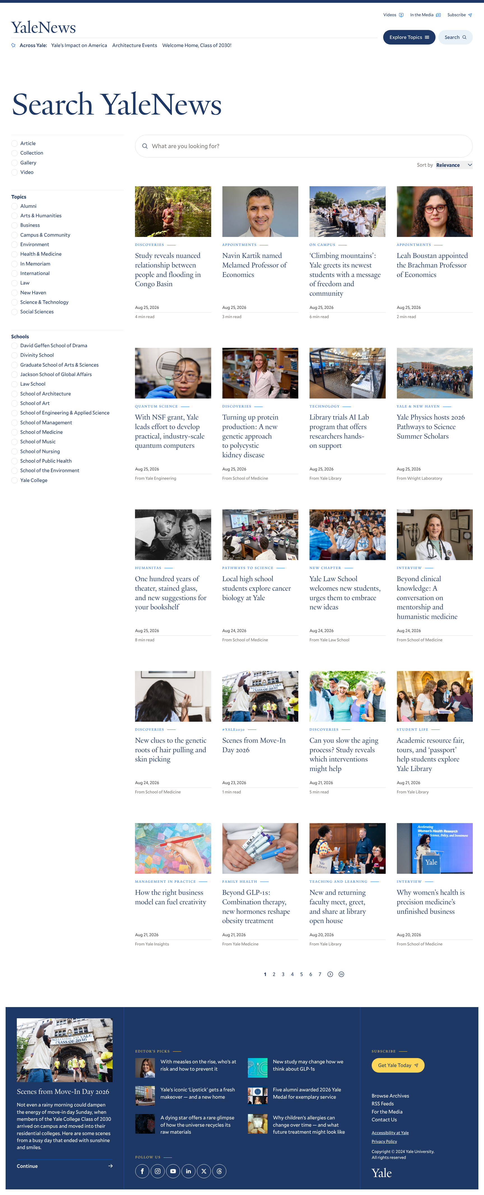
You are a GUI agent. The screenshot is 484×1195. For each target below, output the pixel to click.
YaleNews (43, 29)
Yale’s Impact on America (79, 45)
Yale (382, 1174)
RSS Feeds (383, 1103)
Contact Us (384, 1119)
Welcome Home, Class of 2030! (196, 45)
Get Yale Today (394, 1065)
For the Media (387, 1111)
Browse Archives (390, 1095)
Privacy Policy (384, 1141)
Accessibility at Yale (390, 1133)
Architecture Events (134, 45)
